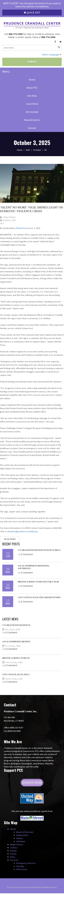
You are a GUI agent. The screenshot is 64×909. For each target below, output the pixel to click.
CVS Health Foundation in (16, 625)
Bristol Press (22, 228)
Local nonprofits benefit (16, 642)
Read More (10, 539)
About (13, 829)
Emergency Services (26, 863)
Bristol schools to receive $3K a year (38, 582)
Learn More (32, 103)
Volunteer (20, 841)
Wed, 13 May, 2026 (13, 678)
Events (13, 853)
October (37, 150)
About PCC (32, 87)
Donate (32, 61)
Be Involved (32, 111)
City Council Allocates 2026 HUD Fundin (39, 597)
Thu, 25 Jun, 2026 (12, 629)
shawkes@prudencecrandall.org (22, 531)
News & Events (32, 119)
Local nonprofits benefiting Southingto (33, 567)
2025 (28, 150)
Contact (32, 127)
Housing (20, 866)
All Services (21, 869)
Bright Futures (16, 844)
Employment (22, 835)
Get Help (32, 95)
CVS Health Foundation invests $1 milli (39, 550)
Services (14, 860)
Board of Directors (25, 832)
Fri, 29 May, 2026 (12, 645)
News (12, 857)
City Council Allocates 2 (16, 674)
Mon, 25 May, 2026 (13, 662)
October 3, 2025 (9, 220)
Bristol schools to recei (16, 658)
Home (32, 79)
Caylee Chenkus (9, 217)
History (19, 838)
